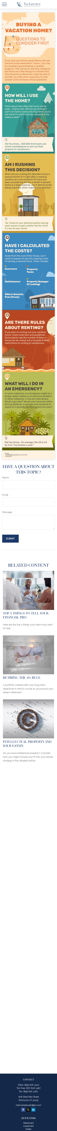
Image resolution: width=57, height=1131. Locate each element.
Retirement (28, 1123)
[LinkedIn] (33, 1110)
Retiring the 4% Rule (22, 678)
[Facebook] (23, 1110)
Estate (28, 1129)
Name (5, 477)
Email (5, 494)
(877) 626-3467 (33, 1088)
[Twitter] (28, 1110)
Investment (28, 1126)
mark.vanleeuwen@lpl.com (28, 1105)
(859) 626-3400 (31, 1085)
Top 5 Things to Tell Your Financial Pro (26, 615)
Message (7, 512)
